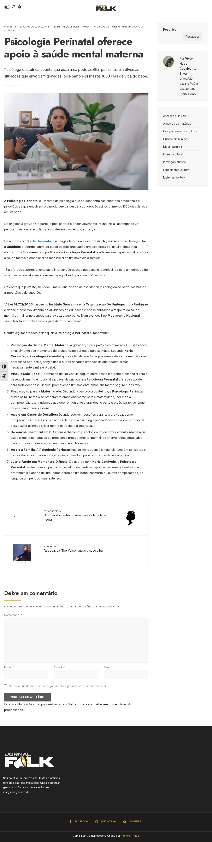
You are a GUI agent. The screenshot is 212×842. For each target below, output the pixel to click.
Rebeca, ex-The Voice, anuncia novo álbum (74, 548)
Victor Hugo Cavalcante (34, 26)
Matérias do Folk (132, 26)
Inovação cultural (174, 162)
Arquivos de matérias (107, 26)
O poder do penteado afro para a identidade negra (75, 515)
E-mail (59, 667)
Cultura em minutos (176, 139)
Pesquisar (170, 29)
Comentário (13, 615)
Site (106, 667)
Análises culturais (174, 116)
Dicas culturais (173, 146)
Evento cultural (173, 154)
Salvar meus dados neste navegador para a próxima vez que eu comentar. (58, 686)
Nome (9, 667)
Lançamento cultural (176, 170)
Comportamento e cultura (180, 131)
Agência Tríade (130, 835)
